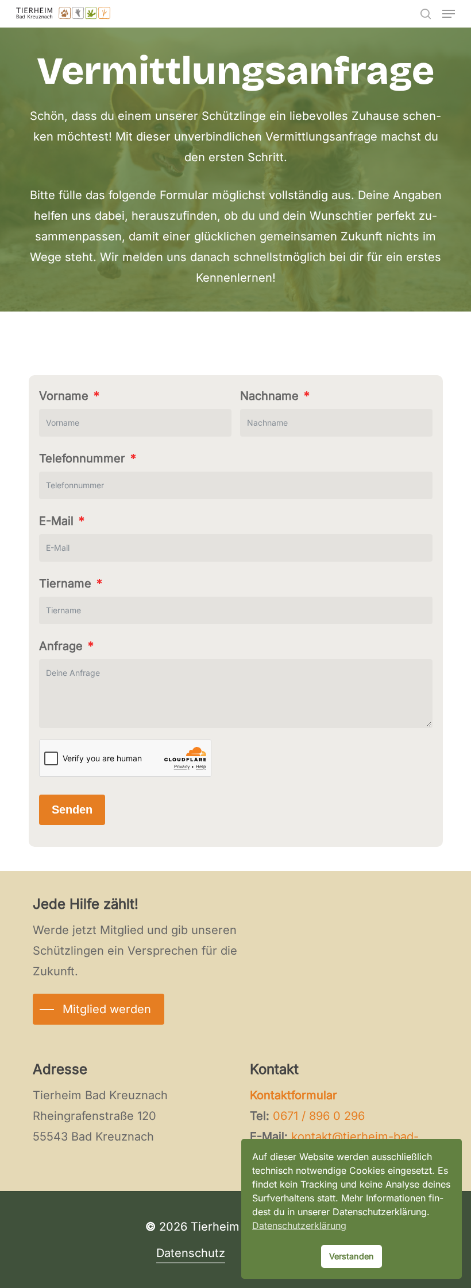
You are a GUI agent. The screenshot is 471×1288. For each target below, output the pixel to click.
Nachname (269, 396)
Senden (72, 809)
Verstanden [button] (351, 1256)
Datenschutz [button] (190, 1253)
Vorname (63, 396)
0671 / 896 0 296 (319, 1116)
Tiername (65, 583)
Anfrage (61, 646)
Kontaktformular (293, 1095)
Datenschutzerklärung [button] (299, 1225)
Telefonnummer (82, 458)
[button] (448, 14)
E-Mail (56, 521)
